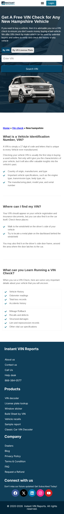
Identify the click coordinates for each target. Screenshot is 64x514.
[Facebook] (15, 493)
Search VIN (32, 69)
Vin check (17, 128)
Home (6, 128)
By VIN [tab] (6, 50)
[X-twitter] (23, 493)
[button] (42, 3)
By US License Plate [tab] (23, 50)
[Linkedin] (32, 493)
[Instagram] (40, 493)
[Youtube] (48, 493)
